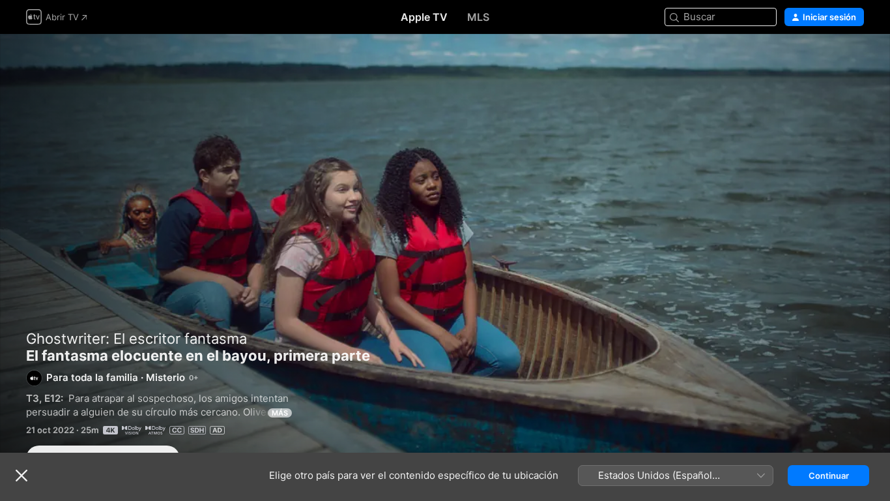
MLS (478, 16)
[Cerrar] (21, 475)
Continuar (829, 475)
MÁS (280, 413)
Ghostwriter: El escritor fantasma (136, 338)
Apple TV (424, 16)
